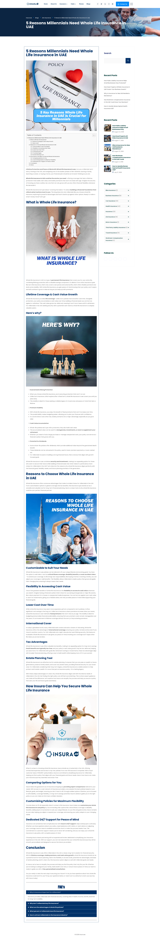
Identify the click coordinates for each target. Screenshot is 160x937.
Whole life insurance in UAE (35, 178)
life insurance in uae (68, 169)
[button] (61, 892)
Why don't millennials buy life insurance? (44, 903)
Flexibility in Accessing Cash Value (41, 148)
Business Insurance (112, 196)
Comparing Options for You (40, 158)
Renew (81, 4)
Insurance (63, 4)
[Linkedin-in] (105, 4)
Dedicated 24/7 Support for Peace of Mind (43, 161)
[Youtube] (112, 4)
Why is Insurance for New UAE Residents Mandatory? (121, 147)
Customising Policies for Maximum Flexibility (44, 159)
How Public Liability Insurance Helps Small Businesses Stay (120, 127)
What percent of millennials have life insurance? (47, 911)
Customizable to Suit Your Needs (41, 146)
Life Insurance (110, 217)
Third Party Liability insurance (115, 227)
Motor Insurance (111, 222)
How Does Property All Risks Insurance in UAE (120, 137)
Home (46, 4)
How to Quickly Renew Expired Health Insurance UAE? (121, 168)
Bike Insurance (110, 190)
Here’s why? (36, 143)
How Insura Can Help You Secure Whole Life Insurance (45, 156)
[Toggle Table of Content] (93, 135)
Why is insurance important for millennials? (45, 892)
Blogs (88, 4)
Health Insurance (111, 206)
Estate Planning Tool (38, 154)
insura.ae (82, 935)
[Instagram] (109, 4)
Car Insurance (110, 201)
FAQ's (32, 165)
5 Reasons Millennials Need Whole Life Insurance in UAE (45, 138)
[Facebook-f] (97, 4)
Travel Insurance (111, 233)
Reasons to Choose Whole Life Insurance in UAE (43, 145)
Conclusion (34, 163)
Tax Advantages (37, 153)
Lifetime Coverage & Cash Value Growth (42, 141)
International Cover (38, 151)
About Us (54, 4)
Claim (72, 4)
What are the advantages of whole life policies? (47, 907)
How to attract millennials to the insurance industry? (49, 915)
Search (107, 53)
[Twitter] (101, 4)
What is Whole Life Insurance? (38, 139)
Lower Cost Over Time (38, 150)
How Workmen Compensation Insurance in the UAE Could (121, 157)
